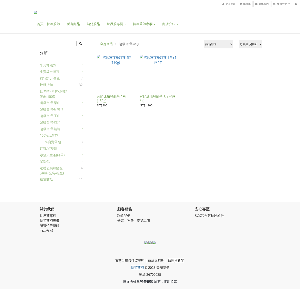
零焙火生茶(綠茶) (52, 155)
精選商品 (46, 179)
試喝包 (45, 161)
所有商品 (73, 24)
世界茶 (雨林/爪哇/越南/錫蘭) (53, 93)
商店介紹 (169, 24)
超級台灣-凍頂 (50, 122)
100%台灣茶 (49, 135)
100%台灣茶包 (50, 142)
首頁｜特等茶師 (48, 24)
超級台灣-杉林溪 (52, 109)
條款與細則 (156, 260)
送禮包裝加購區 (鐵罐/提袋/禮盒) (52, 170)
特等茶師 (137, 267)
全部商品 (106, 44)
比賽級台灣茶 (49, 71)
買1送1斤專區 (50, 78)
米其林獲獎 (48, 65)
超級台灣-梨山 (50, 102)
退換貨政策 (176, 260)
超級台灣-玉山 (50, 116)
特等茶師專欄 (143, 24)
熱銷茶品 (93, 24)
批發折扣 (46, 85)
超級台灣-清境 (50, 129)
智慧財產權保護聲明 (129, 260)
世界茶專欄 (115, 24)
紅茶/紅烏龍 (48, 148)
